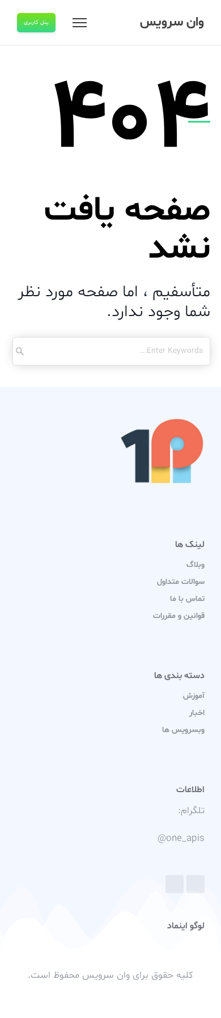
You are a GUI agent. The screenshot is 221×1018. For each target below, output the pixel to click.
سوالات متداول (181, 582)
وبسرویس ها (183, 730)
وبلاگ (195, 565)
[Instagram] (174, 884)
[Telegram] (195, 884)
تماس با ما (187, 599)
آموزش (194, 696)
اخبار (197, 713)
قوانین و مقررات (179, 616)
